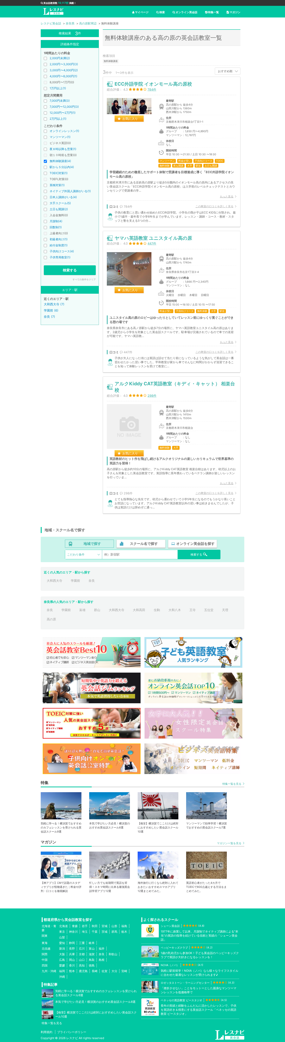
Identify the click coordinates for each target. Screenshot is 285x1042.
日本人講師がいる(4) (63, 197)
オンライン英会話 (186, 12)
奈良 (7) (49, 317)
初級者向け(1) (58, 239)
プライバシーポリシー (71, 1032)
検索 (162, 12)
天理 (225, 610)
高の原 (51, 619)
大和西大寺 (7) (54, 304)
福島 (124, 926)
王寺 (192, 610)
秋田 (95, 926)
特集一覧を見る (231, 783)
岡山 (72, 960)
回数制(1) (56, 227)
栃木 (124, 931)
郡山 (97, 610)
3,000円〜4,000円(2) (64, 70)
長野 (72, 948)
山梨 (62, 937)
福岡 (62, 971)
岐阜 (92, 943)
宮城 (104, 926)
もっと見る (226, 196)
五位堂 (208, 610)
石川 (82, 948)
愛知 (62, 943)
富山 (92, 948)
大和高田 (139, 610)
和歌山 (113, 954)
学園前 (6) (51, 310)
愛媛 (62, 965)
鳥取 (92, 960)
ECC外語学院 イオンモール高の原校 (153, 84)
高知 (82, 965)
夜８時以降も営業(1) (63, 149)
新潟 (62, 948)
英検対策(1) (57, 185)
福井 (101, 948)
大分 (114, 971)
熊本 (72, 971)
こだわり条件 (76, 554)
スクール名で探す (144, 544)
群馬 (114, 931)
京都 (82, 954)
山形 (114, 926)
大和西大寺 (54, 581)
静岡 (72, 943)
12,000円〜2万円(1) (62, 113)
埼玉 (85, 931)
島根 (101, 960)
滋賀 (92, 954)
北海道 (63, 926)
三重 (82, 943)
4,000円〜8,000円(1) (63, 76)
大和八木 (174, 610)
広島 (62, 960)
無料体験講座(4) (60, 161)
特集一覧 (213, 12)
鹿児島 (83, 971)
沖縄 (62, 977)
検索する (70, 270)
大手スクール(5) (60, 203)
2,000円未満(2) (60, 58)
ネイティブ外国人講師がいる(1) (70, 191)
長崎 (95, 971)
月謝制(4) (56, 221)
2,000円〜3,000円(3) (64, 64)
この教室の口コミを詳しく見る (214, 206)
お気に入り (130, 119)
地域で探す (92, 544)
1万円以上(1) (58, 88)
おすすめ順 (225, 71)
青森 (75, 926)
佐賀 (104, 971)
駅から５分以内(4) (62, 167)
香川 (72, 965)
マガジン (235, 12)
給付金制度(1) (58, 245)
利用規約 (46, 1032)
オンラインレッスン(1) (64, 131)
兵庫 (72, 954)
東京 (62, 931)
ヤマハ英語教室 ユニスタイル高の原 (153, 238)
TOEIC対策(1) (58, 173)
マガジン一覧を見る (229, 843)
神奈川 (73, 931)
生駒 (157, 610)
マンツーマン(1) (60, 137)
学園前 (75, 581)
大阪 (62, 954)
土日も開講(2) (59, 209)
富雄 (82, 610)
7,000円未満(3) (60, 100)
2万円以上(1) (58, 119)
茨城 (104, 931)
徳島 (92, 965)
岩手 (85, 926)
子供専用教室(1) (60, 257)
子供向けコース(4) (62, 251)
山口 (82, 960)
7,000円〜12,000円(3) (64, 107)
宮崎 (124, 971)
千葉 (95, 931)
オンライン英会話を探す (195, 544)
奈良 (92, 581)
